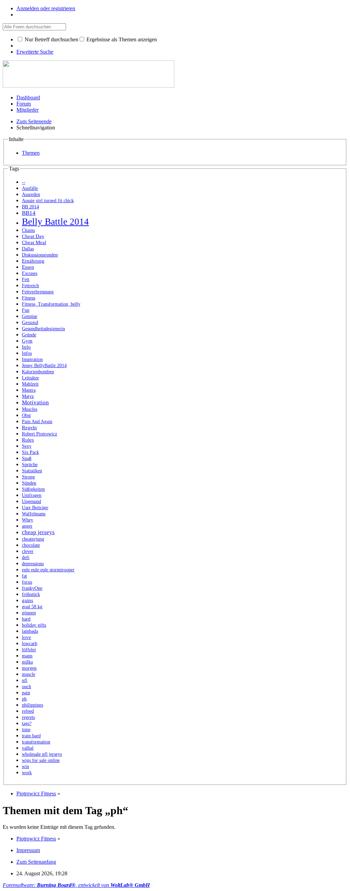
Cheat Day (33, 236)
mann (27, 655)
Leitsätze (30, 377)
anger (27, 526)
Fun (25, 310)
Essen (28, 267)
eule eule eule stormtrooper (48, 569)
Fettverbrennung (38, 291)
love (26, 637)
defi (25, 557)
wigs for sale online (41, 760)
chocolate (31, 545)
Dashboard (28, 97)
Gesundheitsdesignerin (43, 328)
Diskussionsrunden (40, 254)
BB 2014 (30, 206)
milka (27, 662)
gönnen (29, 612)
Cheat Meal (34, 242)
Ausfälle (30, 188)
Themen (31, 153)
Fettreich (30, 285)
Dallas (28, 248)
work (27, 772)
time (26, 729)
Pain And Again (37, 421)
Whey (27, 520)
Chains (28, 230)
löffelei (29, 649)
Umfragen (31, 495)
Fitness (28, 298)
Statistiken (32, 470)
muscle (28, 674)
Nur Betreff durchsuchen (50, 39)
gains (27, 600)
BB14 (29, 213)
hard (26, 619)
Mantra (29, 390)
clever (27, 551)
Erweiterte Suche (34, 52)
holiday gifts (34, 625)
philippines (32, 705)
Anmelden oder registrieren (45, 8)
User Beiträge (35, 507)
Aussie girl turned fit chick (48, 200)
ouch (26, 686)
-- (23, 182)
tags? (26, 723)
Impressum (28, 850)
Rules (28, 440)
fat (24, 576)
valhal (27, 748)
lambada (30, 631)
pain (26, 692)
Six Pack (30, 452)
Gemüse (29, 316)
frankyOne (32, 588)
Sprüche (30, 464)
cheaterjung (33, 539)
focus (27, 582)
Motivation (35, 402)
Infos (27, 353)
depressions (33, 563)
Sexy (26, 446)
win (25, 766)
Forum (23, 104)
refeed (28, 711)
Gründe (29, 334)
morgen (29, 668)
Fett (25, 279)
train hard (31, 735)
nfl (24, 680)
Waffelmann (33, 513)
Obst (26, 415)
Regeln (29, 427)
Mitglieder (27, 110)
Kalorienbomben (38, 371)
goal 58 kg (32, 606)
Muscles (29, 409)
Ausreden (31, 194)
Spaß (26, 458)
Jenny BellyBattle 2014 (44, 365)
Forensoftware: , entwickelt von (76, 885)
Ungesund (31, 501)
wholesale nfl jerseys (42, 754)
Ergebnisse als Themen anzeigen (121, 39)
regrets (28, 717)
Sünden (29, 483)
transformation (36, 741)
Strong (28, 476)
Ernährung (33, 261)
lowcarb (29, 643)
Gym (27, 341)
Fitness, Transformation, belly (51, 304)
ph (24, 698)
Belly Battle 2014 (55, 222)
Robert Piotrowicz (39, 433)
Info (26, 347)
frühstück (31, 594)
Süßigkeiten (33, 489)
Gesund (30, 322)
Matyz (28, 396)
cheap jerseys (38, 532)
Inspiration (32, 359)
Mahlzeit (30, 384)
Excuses (29, 273)
